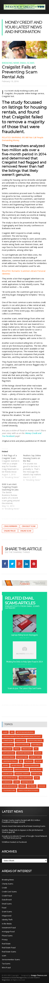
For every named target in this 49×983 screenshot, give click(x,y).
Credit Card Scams (9, 891)
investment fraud (9, 761)
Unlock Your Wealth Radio (28, 790)
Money (5, 765)
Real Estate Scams (9, 952)
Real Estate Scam (26, 778)
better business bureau (25, 732)
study (16, 102)
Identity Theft (7, 919)
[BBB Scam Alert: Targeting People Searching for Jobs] (12, 496)
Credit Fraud (7, 896)
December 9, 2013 (24, 664)
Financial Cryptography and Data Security (24, 224)
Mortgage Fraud (21, 769)
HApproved (6, 916)
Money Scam (7, 769)
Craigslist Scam (29, 526)
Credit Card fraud (35, 740)
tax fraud (31, 786)
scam (37, 778)
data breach (37, 745)
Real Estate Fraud (9, 947)
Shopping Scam (27, 782)
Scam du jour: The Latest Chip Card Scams (24, 688)
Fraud (17, 749)
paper (34, 399)
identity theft (35, 757)
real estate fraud (9, 778)
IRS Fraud (28, 761)
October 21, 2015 (24, 691)
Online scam (25, 531)
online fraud (10, 531)
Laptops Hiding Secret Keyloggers (24, 634)
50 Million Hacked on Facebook (14, 842)
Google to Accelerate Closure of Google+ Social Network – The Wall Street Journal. (24, 837)
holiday (38, 753)
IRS (21, 761)
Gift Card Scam (8, 753)
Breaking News (10, 62)
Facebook (10, 436)
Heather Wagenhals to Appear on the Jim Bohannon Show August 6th (22, 831)
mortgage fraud (8, 931)
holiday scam (22, 757)
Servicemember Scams (11, 959)
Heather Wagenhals (24, 753)
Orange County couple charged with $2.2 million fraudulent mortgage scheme (21, 821)
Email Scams (27, 62)
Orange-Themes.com (39, 975)
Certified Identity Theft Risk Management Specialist (22, 736)
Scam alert (7, 782)
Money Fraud (16, 765)
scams (17, 782)
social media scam (9, 786)
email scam (7, 749)
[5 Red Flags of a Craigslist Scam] (12, 466)
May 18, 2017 (24, 638)
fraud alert (27, 749)
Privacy (4, 939)
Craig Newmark (10, 526)
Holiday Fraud (8, 757)
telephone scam (9, 790)
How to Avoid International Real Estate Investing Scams (23, 826)
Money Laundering (32, 765)
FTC (36, 749)
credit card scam (22, 745)
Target (22, 786)
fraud (4, 908)
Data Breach (7, 900)
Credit (4, 888)
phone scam (36, 774)
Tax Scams (6, 963)
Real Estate (6, 944)
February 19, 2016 (10, 81)
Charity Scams (7, 884)
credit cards (8, 745)
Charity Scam (8, 740)
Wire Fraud (6, 967)
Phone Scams (7, 936)
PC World (41, 441)
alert (5, 732)
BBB (12, 732)
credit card (20, 740)
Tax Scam (42, 786)
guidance (15, 238)
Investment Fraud (9, 927)
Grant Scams (7, 911)
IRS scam (38, 761)
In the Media (7, 924)
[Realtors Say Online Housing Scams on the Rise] (33, 467)
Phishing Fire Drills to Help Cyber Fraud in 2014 (24, 661)
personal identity (22, 774)
